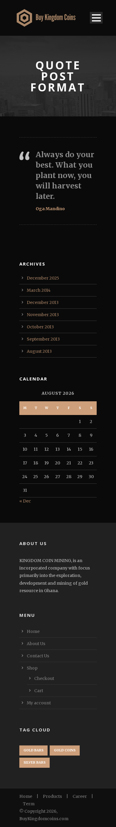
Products (52, 796)
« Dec (25, 501)
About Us (36, 643)
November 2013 (43, 314)
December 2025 (43, 278)
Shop (32, 668)
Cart (38, 690)
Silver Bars (34, 762)
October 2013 (40, 327)
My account (39, 703)
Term (29, 803)
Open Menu (96, 18)
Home (33, 631)
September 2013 (43, 339)
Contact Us (38, 656)
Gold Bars (33, 750)
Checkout (44, 678)
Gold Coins (65, 750)
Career (80, 796)
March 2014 (39, 290)
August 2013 (39, 351)
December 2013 (43, 302)
